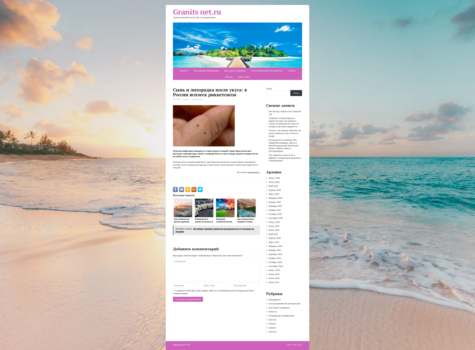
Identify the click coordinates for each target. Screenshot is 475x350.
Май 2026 (273, 186)
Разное (272, 323)
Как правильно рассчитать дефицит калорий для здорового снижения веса (285, 158)
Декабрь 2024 (275, 254)
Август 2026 (274, 178)
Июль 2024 (274, 274)
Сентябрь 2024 (276, 266)
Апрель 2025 (275, 238)
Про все (229, 76)
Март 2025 (274, 242)
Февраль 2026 (275, 198)
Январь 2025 (275, 250)
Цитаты (272, 331)
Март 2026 (274, 194)
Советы (291, 70)
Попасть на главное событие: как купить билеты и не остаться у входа (285, 133)
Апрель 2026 (275, 190)
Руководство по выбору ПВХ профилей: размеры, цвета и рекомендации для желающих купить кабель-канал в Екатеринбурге (283, 145)
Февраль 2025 (275, 246)
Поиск (269, 88)
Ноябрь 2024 (275, 258)
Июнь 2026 (274, 182)
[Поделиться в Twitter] (200, 189)
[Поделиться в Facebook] (175, 189)
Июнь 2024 (274, 278)
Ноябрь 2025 (275, 210)
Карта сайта (244, 76)
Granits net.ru (197, 12)
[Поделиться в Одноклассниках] (187, 189)
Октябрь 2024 (275, 262)
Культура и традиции (234, 70)
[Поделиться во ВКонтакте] (181, 189)
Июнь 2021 (274, 282)
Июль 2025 (274, 226)
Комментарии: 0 (198, 99)
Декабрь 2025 (275, 206)
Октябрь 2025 (275, 214)
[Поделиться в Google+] (193, 189)
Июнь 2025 (274, 230)
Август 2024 (274, 270)
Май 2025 (273, 234)
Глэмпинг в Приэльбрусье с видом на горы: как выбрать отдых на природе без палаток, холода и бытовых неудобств (284, 122)
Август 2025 (274, 222)
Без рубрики (275, 299)
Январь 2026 (275, 202)
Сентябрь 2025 (276, 218)
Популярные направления (206, 70)
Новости (184, 70)
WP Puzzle (298, 344)
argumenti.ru (253, 172)
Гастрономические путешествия (267, 70)
